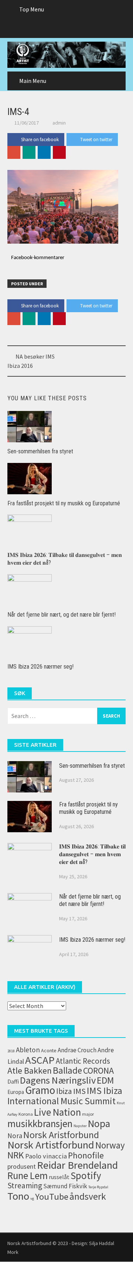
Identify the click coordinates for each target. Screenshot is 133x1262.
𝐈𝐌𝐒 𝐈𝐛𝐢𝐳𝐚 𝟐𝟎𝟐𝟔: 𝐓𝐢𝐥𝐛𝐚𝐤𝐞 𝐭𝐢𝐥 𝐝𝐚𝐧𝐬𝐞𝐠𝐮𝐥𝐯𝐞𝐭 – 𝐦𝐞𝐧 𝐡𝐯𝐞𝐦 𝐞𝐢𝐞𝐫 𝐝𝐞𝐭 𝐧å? (92, 854)
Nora (14, 1135)
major (88, 1114)
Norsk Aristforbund (61, 1135)
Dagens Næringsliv (58, 1080)
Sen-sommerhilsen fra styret (40, 451)
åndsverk (87, 1196)
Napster (80, 1125)
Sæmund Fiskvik (65, 1186)
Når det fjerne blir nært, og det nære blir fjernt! (61, 614)
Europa (15, 1091)
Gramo (40, 1090)
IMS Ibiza (104, 1091)
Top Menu (31, 9)
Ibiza (64, 1091)
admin (59, 122)
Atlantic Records (83, 1061)
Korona (25, 1114)
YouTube (51, 1196)
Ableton (28, 1049)
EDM (105, 1080)
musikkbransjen (39, 1123)
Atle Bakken (29, 1070)
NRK (15, 1155)
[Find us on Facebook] (52, 28)
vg (32, 1198)
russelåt (59, 1177)
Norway (110, 1145)
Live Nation (57, 1112)
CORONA (98, 1070)
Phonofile (86, 1155)
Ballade (67, 1070)
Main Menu (32, 80)
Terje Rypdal (98, 1187)
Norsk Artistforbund (50, 1144)
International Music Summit (61, 1101)
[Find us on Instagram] (81, 28)
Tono (18, 1196)
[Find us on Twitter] (66, 28)
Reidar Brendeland (77, 1165)
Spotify (86, 1175)
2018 (11, 1051)
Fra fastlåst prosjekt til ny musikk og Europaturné (63, 503)
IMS (79, 1091)
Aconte (49, 1050)
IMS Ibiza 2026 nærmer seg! (40, 666)
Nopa (99, 1123)
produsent (21, 1166)
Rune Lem (27, 1175)
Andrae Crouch (77, 1050)
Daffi (13, 1081)
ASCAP (40, 1060)
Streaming (24, 1185)
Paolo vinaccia (46, 1156)
